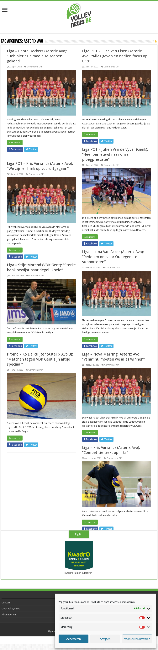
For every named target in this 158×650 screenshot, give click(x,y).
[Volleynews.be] (79, 14)
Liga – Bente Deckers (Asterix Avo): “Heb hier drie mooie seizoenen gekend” (37, 56)
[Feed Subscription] (156, 41)
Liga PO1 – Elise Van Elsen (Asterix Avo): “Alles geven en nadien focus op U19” (114, 56)
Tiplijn (79, 534)
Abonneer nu (9, 614)
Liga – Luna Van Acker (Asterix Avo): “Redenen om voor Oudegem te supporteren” (113, 256)
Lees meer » (14, 142)
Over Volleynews (11, 608)
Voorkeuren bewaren (137, 639)
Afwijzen (105, 639)
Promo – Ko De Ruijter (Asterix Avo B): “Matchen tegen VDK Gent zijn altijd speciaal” (40, 359)
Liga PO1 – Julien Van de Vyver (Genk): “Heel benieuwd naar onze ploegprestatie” (115, 154)
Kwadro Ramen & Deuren (78, 572)
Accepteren (73, 639)
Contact (6, 602)
